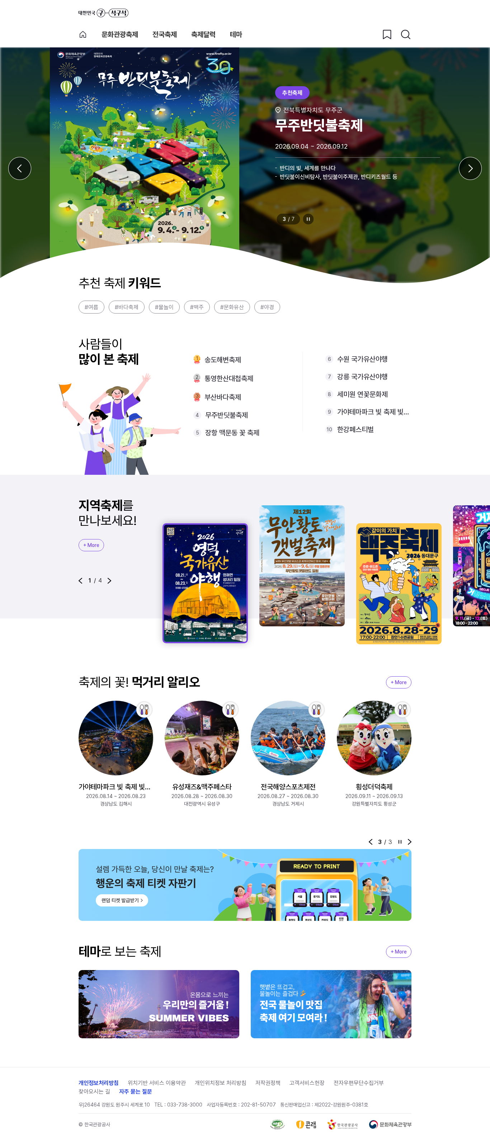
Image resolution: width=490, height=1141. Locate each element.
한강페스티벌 (355, 429)
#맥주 (197, 307)
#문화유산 (232, 307)
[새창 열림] (277, 1124)
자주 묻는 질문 (135, 1091)
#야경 (267, 307)
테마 (236, 34)
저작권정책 (268, 1083)
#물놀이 (164, 307)
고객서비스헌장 (307, 1083)
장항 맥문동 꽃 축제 (232, 432)
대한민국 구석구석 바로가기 (103, 13)
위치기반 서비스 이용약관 (157, 1083)
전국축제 (164, 34)
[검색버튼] (405, 34)
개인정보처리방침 (99, 1083)
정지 (308, 219)
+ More (91, 545)
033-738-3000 (184, 1105)
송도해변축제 (222, 360)
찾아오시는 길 (94, 1091)
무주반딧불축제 (226, 415)
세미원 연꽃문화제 (362, 394)
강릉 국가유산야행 (362, 376)
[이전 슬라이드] (19, 168)
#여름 (91, 307)
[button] (80, 581)
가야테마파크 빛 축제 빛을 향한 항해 (374, 412)
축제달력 (203, 34)
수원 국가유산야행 (362, 359)
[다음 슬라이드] (470, 168)
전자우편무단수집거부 (359, 1083)
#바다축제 (126, 307)
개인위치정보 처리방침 (220, 1083)
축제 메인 (83, 34)
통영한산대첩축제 (228, 378)
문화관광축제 (120, 34)
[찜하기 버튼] (387, 34)
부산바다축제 (222, 397)
